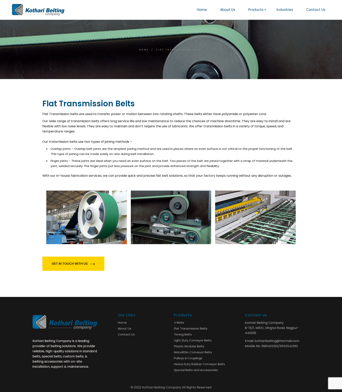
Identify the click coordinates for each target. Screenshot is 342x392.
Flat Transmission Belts (190, 328)
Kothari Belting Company (161, 387)
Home (122, 322)
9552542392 (289, 346)
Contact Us (126, 334)
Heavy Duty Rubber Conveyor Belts (199, 364)
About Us (124, 328)
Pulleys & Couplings (188, 358)
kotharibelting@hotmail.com (277, 341)
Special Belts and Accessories (196, 370)
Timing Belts (183, 334)
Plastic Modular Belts (189, 346)
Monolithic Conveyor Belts (193, 352)
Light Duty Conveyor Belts (193, 340)
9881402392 (269, 346)
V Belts (179, 322)
